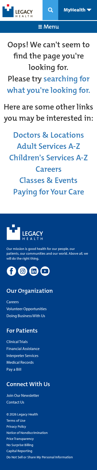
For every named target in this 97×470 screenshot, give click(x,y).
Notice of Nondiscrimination (27, 432)
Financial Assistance (23, 348)
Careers (49, 169)
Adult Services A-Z (48, 146)
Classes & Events (48, 180)
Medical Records (20, 362)
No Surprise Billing (19, 445)
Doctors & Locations (48, 135)
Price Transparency (20, 438)
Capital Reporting (19, 451)
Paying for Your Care (48, 192)
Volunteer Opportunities (26, 308)
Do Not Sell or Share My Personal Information (39, 457)
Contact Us (15, 402)
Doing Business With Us (25, 315)
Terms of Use (15, 420)
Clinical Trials (17, 341)
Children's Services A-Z (48, 158)
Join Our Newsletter (22, 395)
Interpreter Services (22, 355)
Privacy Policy (16, 426)
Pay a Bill (13, 369)
